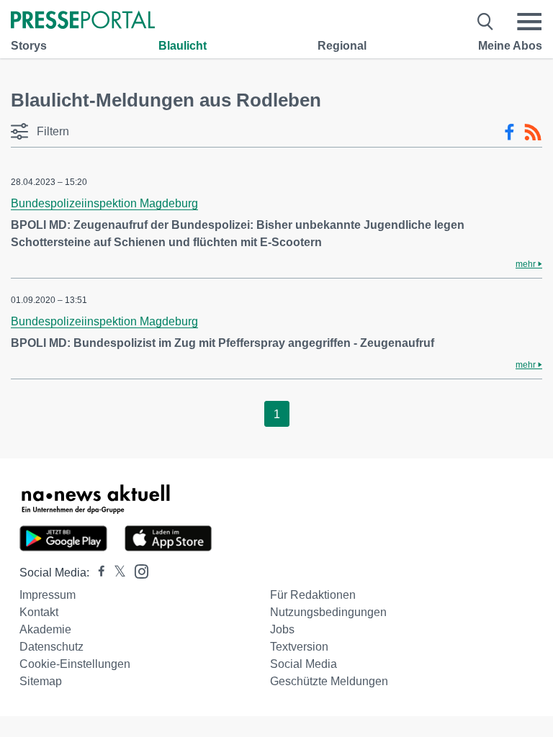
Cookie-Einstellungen (74, 664)
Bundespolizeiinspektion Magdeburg (104, 203)
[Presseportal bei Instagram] (137, 570)
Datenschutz (51, 647)
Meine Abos (510, 46)
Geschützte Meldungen (329, 681)
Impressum (47, 595)
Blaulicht (182, 46)
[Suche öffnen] (486, 22)
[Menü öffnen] (529, 22)
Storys (29, 46)
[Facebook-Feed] (509, 132)
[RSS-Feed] (532, 132)
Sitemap (40, 681)
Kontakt (38, 612)
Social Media (303, 664)
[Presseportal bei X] (115, 572)
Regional (342, 46)
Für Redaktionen (313, 595)
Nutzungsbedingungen (328, 612)
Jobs (282, 629)
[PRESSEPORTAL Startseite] (83, 21)
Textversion (299, 647)
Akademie (45, 629)
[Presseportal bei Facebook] (97, 572)
